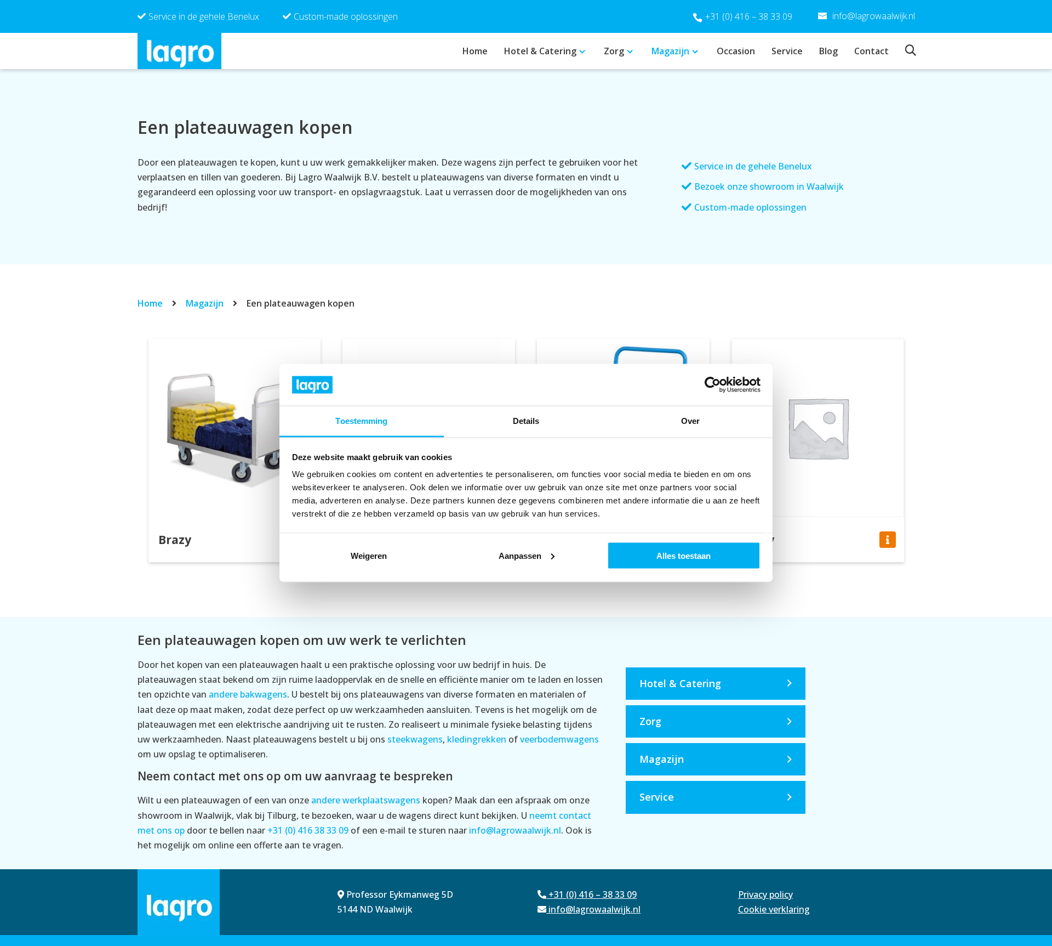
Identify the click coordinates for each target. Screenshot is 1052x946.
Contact (871, 51)
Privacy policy (765, 894)
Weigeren (369, 555)
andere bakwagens (248, 694)
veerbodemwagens (559, 739)
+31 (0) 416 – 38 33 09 (748, 16)
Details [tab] (526, 421)
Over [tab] (690, 421)
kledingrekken (476, 739)
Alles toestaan (683, 555)
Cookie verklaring (774, 909)
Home (475, 51)
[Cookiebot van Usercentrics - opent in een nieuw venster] (713, 384)
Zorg (614, 51)
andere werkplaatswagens (365, 800)
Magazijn (670, 51)
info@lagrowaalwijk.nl (515, 830)
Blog (828, 51)
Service (787, 51)
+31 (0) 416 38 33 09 (307, 830)
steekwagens (415, 739)
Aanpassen (520, 555)
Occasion (736, 51)
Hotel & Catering (540, 51)
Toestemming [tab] (361, 421)
